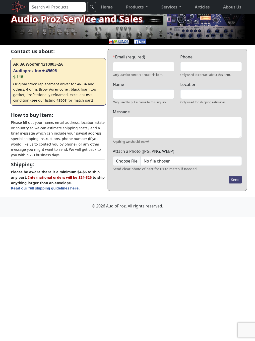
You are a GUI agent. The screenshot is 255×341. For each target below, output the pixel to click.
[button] (137, 7)
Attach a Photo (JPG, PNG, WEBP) (143, 151)
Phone (186, 57)
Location (188, 84)
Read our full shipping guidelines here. (45, 188)
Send (235, 179)
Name (118, 84)
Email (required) (129, 57)
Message (121, 112)
